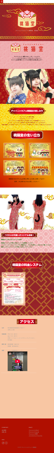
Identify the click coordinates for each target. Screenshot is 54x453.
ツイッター (18, 338)
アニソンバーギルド (34, 430)
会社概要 (4, 430)
